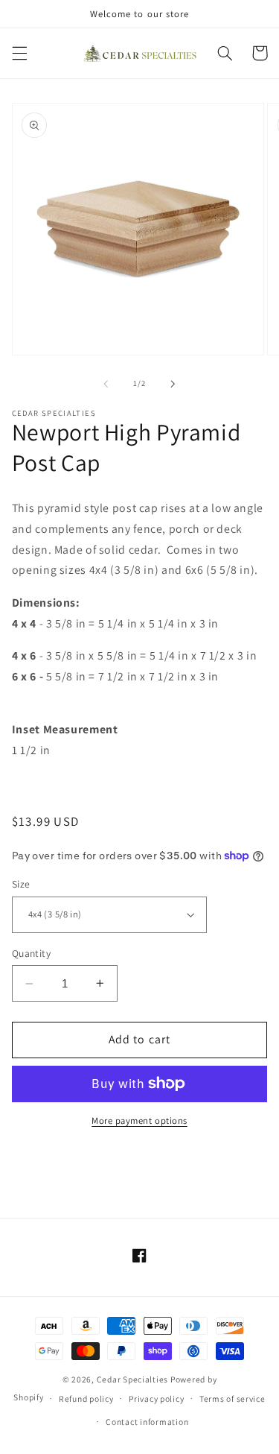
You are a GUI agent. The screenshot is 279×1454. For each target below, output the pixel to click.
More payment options (139, 1120)
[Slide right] (173, 383)
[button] (19, 53)
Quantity (31, 953)
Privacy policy (156, 1398)
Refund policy (86, 1398)
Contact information (147, 1421)
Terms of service (232, 1398)
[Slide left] (105, 383)
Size (21, 884)
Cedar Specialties (133, 1379)
